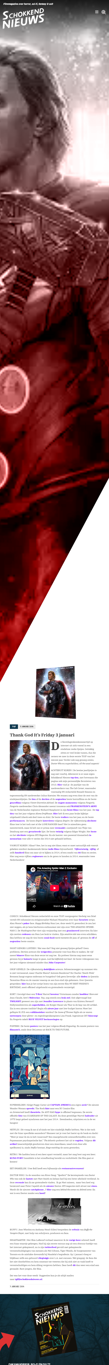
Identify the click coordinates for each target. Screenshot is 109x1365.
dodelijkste (49, 969)
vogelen (79, 1140)
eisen (94, 1186)
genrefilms (16, 802)
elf (93, 937)
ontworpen (15, 1015)
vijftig (93, 849)
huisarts (28, 959)
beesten (54, 994)
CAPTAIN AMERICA (60, 1104)
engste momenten (67, 802)
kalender (90, 1115)
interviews (48, 820)
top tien (74, 777)
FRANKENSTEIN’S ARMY (83, 806)
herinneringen (51, 1019)
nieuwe (50, 1186)
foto (20, 1115)
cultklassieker (37, 1012)
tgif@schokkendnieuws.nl (28, 1279)
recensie (19, 1182)
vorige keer (75, 1240)
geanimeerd (73, 930)
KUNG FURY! (16, 1158)
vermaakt (60, 827)
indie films (53, 849)
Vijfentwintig (81, 849)
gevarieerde (35, 831)
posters (34, 1026)
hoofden (84, 994)
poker (26, 923)
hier (24, 983)
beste (94, 831)
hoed (42, 1193)
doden (84, 976)
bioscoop (92, 1015)
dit (74, 1265)
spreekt (30, 1108)
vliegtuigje (43, 1258)
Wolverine (34, 997)
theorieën (35, 1112)
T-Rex (39, 994)
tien (34, 799)
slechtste (91, 820)
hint (47, 1108)
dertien (45, 799)
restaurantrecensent (72, 1168)
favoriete (83, 919)
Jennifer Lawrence (53, 1001)
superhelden (38, 1005)
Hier (59, 784)
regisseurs (37, 856)
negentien (60, 799)
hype (57, 1112)
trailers (65, 817)
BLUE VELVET (36, 1019)
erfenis (76, 1229)
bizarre (20, 955)
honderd (19, 852)
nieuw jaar (53, 1008)
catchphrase (37, 1189)
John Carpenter (57, 962)
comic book (49, 937)
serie (84, 1104)
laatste (29, 1178)
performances (17, 820)
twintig (59, 831)
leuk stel (65, 997)
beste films (73, 809)
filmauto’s (15, 1029)
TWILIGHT (16, 1001)
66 (79, 852)
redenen (26, 934)
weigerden (46, 951)
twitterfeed (51, 1247)
